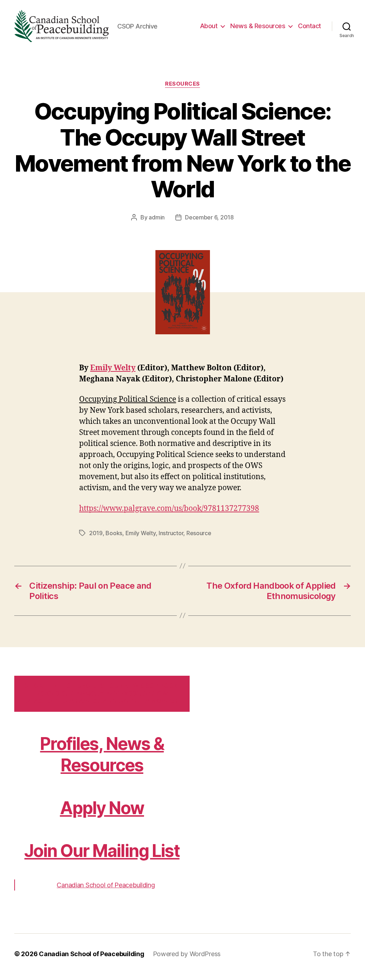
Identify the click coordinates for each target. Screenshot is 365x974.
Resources (182, 84)
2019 (96, 533)
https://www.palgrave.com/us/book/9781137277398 (169, 508)
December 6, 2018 (209, 217)
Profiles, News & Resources (102, 754)
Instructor (171, 533)
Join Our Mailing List (101, 850)
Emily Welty (112, 368)
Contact (309, 26)
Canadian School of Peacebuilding (106, 885)
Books (114, 533)
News (257, 26)
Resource (198, 533)
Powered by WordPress (187, 954)
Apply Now (102, 807)
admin (157, 217)
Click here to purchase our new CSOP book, (102, 693)
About (209, 26)
